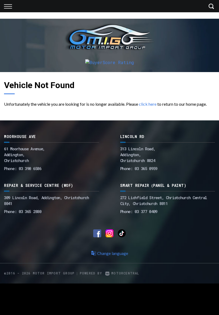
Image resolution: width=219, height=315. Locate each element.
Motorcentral (125, 273)
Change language (112, 253)
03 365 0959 (146, 168)
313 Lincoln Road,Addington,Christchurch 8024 (137, 154)
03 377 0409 (146, 211)
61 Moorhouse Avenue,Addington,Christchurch (24, 154)
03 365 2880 (30, 211)
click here (148, 104)
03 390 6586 (30, 168)
